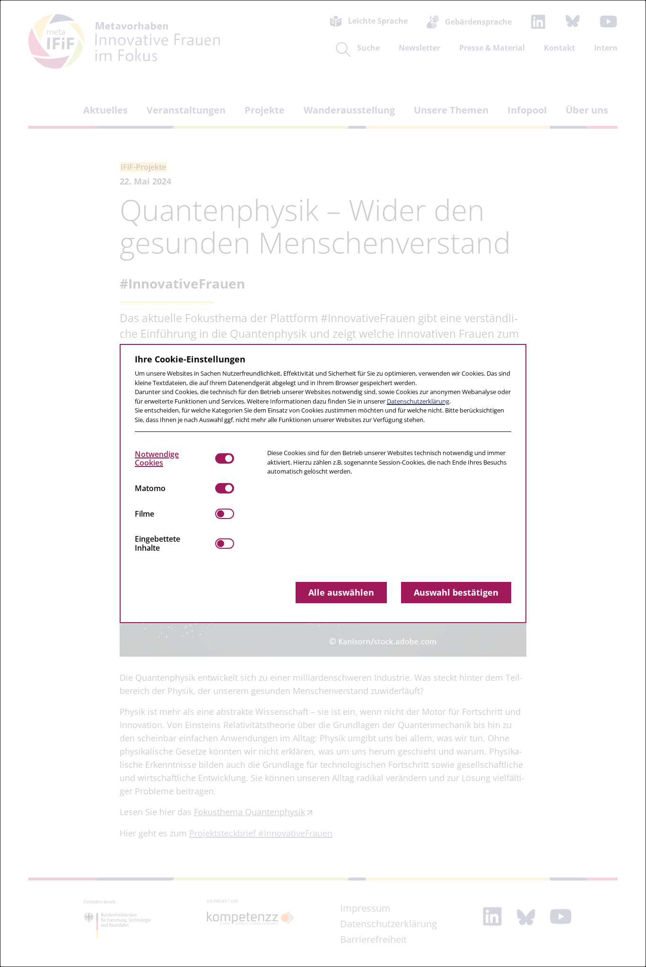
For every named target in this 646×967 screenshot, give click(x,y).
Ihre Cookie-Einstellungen (190, 359)
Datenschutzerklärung (418, 401)
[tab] (175, 458)
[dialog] (323, 483)
